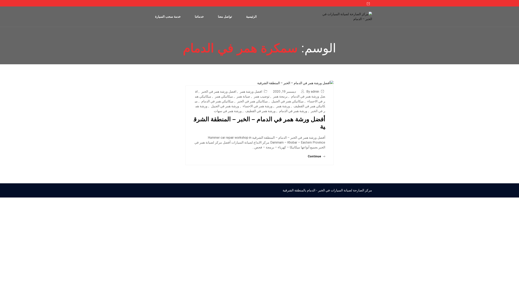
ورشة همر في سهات (228, 111)
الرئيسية (251, 16)
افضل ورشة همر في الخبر (218, 91)
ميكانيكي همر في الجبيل (287, 101)
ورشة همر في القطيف (260, 111)
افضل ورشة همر (251, 91)
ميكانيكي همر (224, 96)
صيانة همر (243, 96)
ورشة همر (283, 106)
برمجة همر (280, 96)
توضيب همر (261, 96)
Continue (315, 156)
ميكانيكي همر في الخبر (252, 101)
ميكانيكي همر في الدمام (217, 101)
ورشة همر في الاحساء (257, 106)
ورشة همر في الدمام (293, 111)
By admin (312, 91)
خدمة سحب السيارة (168, 16)
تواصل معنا (225, 16)
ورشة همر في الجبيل (225, 106)
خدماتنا (199, 16)
